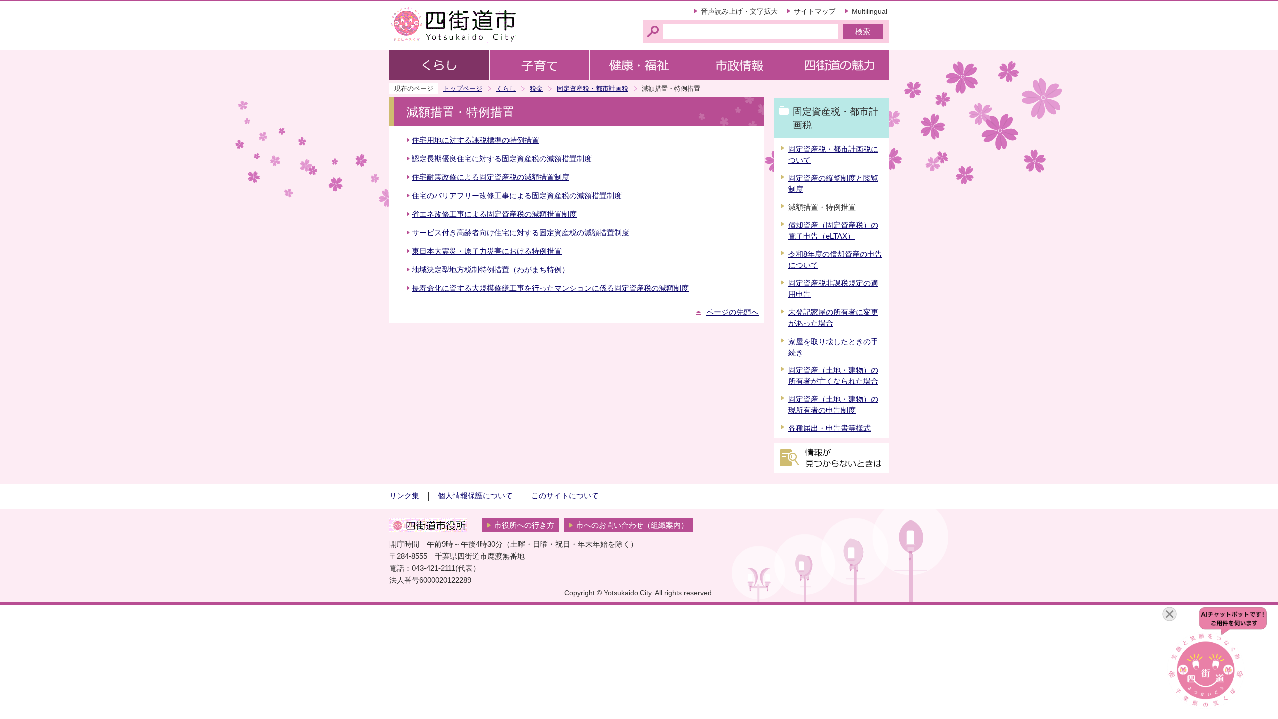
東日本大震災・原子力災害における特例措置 (487, 251)
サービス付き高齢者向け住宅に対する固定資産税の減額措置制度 (520, 233)
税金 (536, 88)
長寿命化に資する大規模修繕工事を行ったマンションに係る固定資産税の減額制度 (550, 288)
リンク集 (404, 496)
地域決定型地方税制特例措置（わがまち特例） (490, 270)
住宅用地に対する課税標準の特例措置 (475, 140)
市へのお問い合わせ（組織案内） (632, 525)
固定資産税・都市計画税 (592, 88)
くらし (506, 88)
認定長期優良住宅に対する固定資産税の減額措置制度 (502, 159)
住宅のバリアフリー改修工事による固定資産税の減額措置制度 (517, 196)
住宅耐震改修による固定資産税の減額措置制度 (490, 177)
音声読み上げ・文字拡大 (739, 11)
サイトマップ (815, 11)
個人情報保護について (475, 496)
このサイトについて (565, 496)
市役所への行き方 (524, 525)
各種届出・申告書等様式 (829, 428)
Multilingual (869, 11)
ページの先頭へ (732, 312)
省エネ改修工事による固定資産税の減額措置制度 (494, 214)
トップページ (462, 88)
